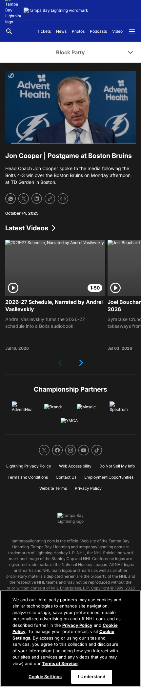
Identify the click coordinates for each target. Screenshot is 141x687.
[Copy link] (50, 198)
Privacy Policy (77, 625)
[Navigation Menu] (132, 31)
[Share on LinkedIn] (36, 198)
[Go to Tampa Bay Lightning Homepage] (56, 10)
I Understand (91, 676)
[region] (70, 638)
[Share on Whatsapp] (10, 198)
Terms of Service (60, 663)
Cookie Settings (45, 676)
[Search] (9, 31)
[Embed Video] (63, 198)
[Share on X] (23, 198)
